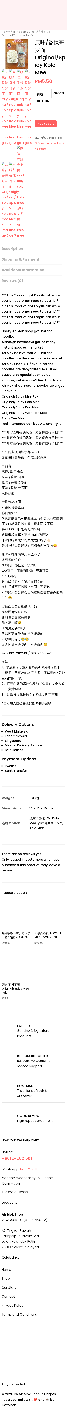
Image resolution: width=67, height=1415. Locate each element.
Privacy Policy (12, 1305)
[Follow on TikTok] (48, 1384)
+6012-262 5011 (18, 1158)
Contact (8, 1296)
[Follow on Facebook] (30, 1384)
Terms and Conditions (19, 1314)
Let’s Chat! (28, 1169)
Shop (6, 1278)
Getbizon (9, 1405)
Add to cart (46, 124)
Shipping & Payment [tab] (20, 259)
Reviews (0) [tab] (12, 280)
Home (6, 31)
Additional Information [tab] (23, 270)
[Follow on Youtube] (57, 1384)
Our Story (9, 1287)
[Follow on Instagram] (39, 1384)
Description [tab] (12, 248)
